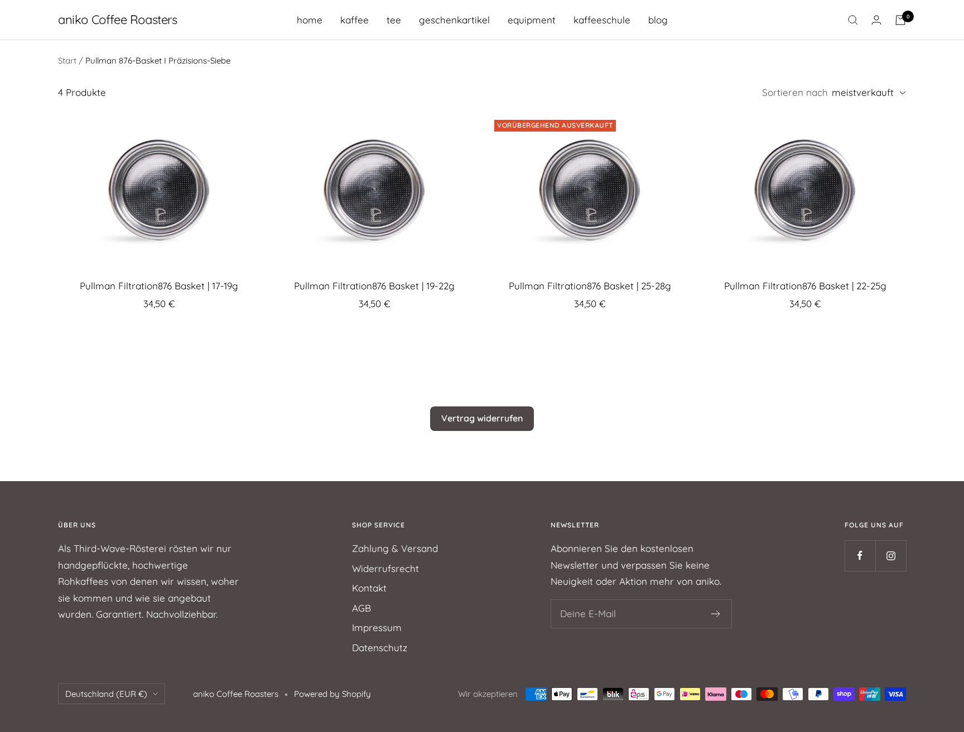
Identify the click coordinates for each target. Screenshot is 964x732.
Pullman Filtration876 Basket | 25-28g (590, 286)
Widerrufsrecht (385, 568)
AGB (361, 608)
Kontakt (369, 588)
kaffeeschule (601, 20)
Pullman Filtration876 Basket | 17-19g (159, 286)
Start (67, 60)
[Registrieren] (716, 614)
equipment (532, 20)
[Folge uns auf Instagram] (890, 555)
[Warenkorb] (900, 20)
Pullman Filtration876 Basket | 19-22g (374, 286)
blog (658, 20)
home (309, 20)
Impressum (377, 627)
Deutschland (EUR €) (106, 694)
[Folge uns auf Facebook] (860, 555)
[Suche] (853, 20)
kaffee (354, 20)
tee (394, 20)
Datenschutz (379, 647)
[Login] (876, 20)
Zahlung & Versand (395, 548)
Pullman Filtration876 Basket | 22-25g (805, 286)
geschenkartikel (454, 20)
